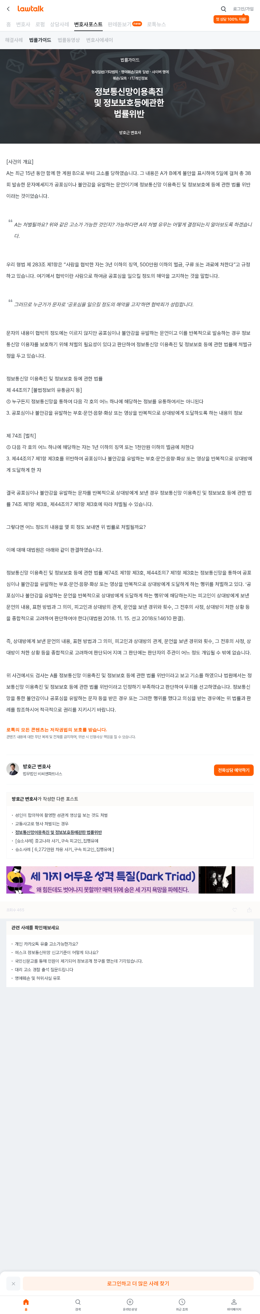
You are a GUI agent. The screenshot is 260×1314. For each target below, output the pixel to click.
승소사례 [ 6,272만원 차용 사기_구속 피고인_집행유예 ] (64, 849)
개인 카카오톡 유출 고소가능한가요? (46, 943)
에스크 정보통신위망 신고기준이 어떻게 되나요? (57, 952)
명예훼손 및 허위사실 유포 (38, 978)
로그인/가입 (243, 8)
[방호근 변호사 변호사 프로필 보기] (12, 769)
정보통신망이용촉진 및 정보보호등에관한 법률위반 (58, 832)
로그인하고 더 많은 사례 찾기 (138, 1283)
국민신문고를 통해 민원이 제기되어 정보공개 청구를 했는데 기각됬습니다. (79, 961)
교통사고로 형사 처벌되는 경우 (41, 823)
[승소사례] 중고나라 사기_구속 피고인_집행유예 (56, 840)
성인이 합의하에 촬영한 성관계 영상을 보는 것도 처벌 (61, 815)
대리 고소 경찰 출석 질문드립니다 (44, 969)
